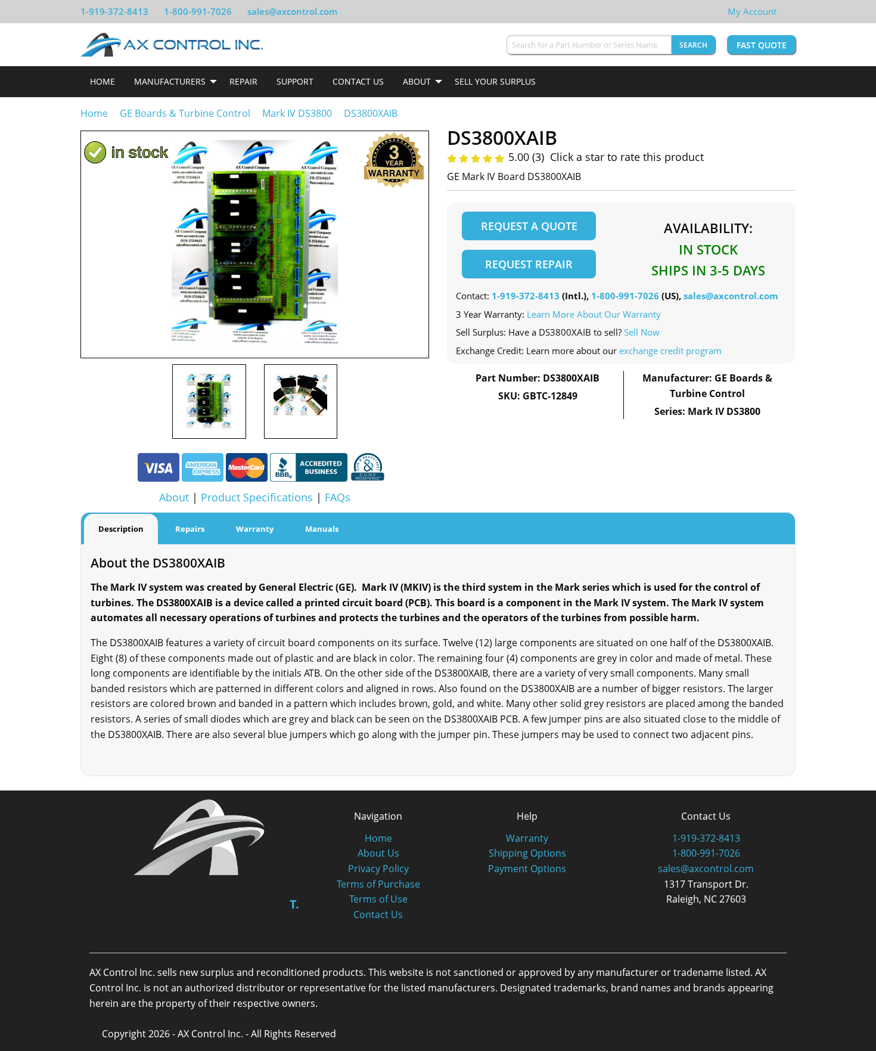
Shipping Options (527, 853)
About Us (378, 853)
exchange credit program (670, 350)
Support (295, 81)
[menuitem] (102, 81)
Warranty (527, 838)
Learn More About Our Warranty (594, 314)
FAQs (337, 497)
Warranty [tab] (255, 528)
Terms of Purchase (378, 884)
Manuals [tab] (321, 528)
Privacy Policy (378, 868)
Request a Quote (529, 226)
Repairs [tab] (189, 528)
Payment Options (527, 868)
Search (693, 45)
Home (102, 81)
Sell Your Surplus (495, 81)
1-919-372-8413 (114, 11)
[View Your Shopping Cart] (786, 11)
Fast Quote (762, 45)
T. (294, 904)
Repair (243, 81)
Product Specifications (257, 497)
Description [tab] (121, 528)
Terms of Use (378, 899)
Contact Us (358, 81)
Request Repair (529, 264)
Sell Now (642, 332)
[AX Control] (199, 836)
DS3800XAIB (370, 113)
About (417, 81)
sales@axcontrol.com (292, 11)
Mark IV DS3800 (297, 113)
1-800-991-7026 (198, 11)
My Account (752, 11)
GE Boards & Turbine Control (186, 113)
